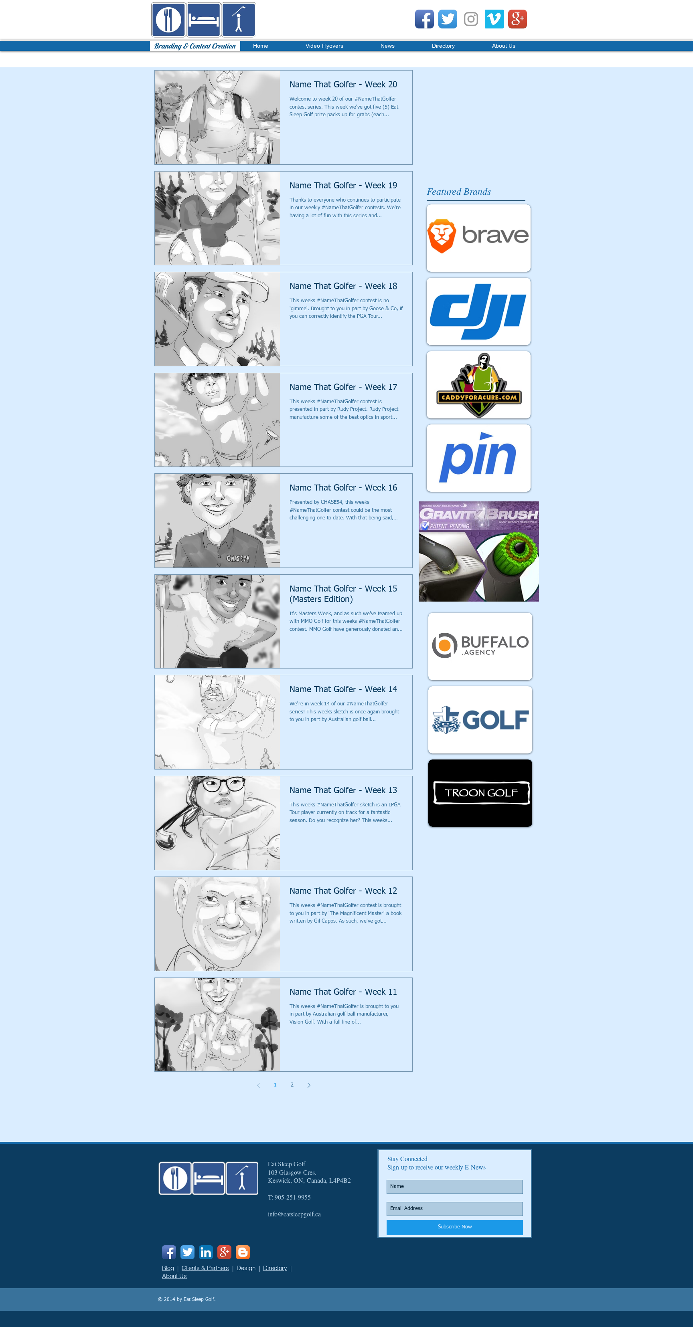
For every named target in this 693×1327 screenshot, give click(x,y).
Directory (275, 1268)
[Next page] (309, 1085)
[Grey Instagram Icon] (471, 19)
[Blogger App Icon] (243, 1252)
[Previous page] (258, 1085)
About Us (174, 1276)
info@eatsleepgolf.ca (294, 1214)
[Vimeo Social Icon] (494, 19)
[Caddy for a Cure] (479, 384)
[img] (480, 646)
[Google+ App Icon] (517, 19)
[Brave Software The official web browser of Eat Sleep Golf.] (479, 238)
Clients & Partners (205, 1268)
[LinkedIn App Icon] (206, 1252)
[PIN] (479, 458)
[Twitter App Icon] (447, 19)
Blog (168, 1268)
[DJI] (479, 311)
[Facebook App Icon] (424, 19)
